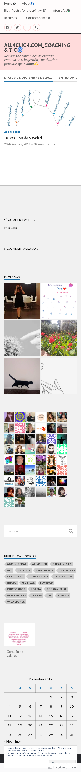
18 (9, 725)
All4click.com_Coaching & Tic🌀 (37, 47)
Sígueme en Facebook (21, 248)
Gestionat (15, 576)
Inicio (11, 582)
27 (30, 734)
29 (51, 734)
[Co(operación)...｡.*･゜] (59, 376)
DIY (9, 570)
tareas (36, 595)
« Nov (8, 741)
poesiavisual (57, 589)
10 (72, 706)
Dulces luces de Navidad (23, 138)
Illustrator (38, 576)
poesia (36, 589)
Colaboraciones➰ (38, 18)
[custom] (8, 27)
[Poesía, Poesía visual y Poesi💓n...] (59, 301)
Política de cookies (42, 755)
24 (72, 725)
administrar (17, 564)
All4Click (12, 132)
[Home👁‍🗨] (22, 301)
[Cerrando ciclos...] (22, 338)
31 (72, 734)
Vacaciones (16, 601)
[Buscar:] (40, 531)
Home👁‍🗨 (10, 3)
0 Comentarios (44, 144)
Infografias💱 (61, 10)
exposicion (44, 570)
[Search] (36, 27)
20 (30, 725)
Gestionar (67, 570)
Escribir (23, 570)
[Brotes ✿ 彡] (59, 338)
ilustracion (63, 576)
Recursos (10, 18)
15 (51, 716)
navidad (46, 582)
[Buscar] (71, 531)
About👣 (28, 3)
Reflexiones (16, 595)
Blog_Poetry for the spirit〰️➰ (25, 10)
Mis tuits (10, 228)
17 (72, 716)
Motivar (28, 582)
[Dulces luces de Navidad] (40, 108)
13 (30, 716)
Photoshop (16, 589)
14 (40, 716)
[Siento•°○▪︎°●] (22, 376)
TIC (49, 595)
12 (20, 716)
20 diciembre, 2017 (17, 144)
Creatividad (62, 564)
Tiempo (63, 595)
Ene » (18, 741)
